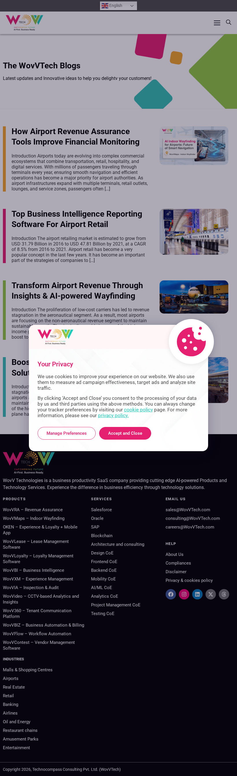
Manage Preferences (67, 433)
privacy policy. (113, 415)
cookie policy (138, 410)
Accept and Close (125, 433)
